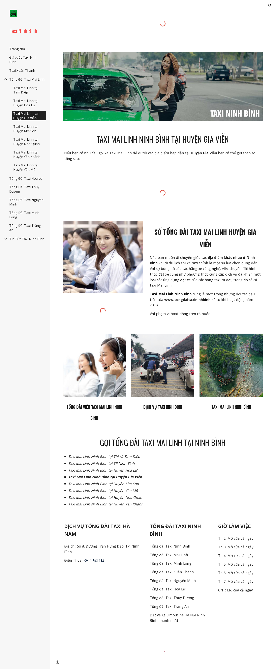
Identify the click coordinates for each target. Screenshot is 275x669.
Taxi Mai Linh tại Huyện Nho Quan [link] (26, 141)
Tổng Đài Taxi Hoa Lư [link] (25, 178)
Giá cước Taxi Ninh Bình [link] (23, 59)
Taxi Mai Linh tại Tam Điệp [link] (25, 90)
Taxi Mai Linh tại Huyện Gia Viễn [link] (25, 115)
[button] (270, 5)
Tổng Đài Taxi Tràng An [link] (25, 227)
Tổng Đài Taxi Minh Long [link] (24, 215)
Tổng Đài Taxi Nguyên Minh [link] (26, 202)
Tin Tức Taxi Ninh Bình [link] (26, 239)
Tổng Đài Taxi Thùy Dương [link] (24, 189)
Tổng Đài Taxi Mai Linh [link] (26, 79)
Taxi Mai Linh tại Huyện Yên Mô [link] (25, 167)
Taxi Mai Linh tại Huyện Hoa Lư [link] (25, 103)
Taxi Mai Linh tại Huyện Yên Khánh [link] (26, 154)
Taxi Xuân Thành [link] (22, 70)
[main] (163, 139)
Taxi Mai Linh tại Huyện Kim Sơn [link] (25, 128)
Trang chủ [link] (17, 49)
